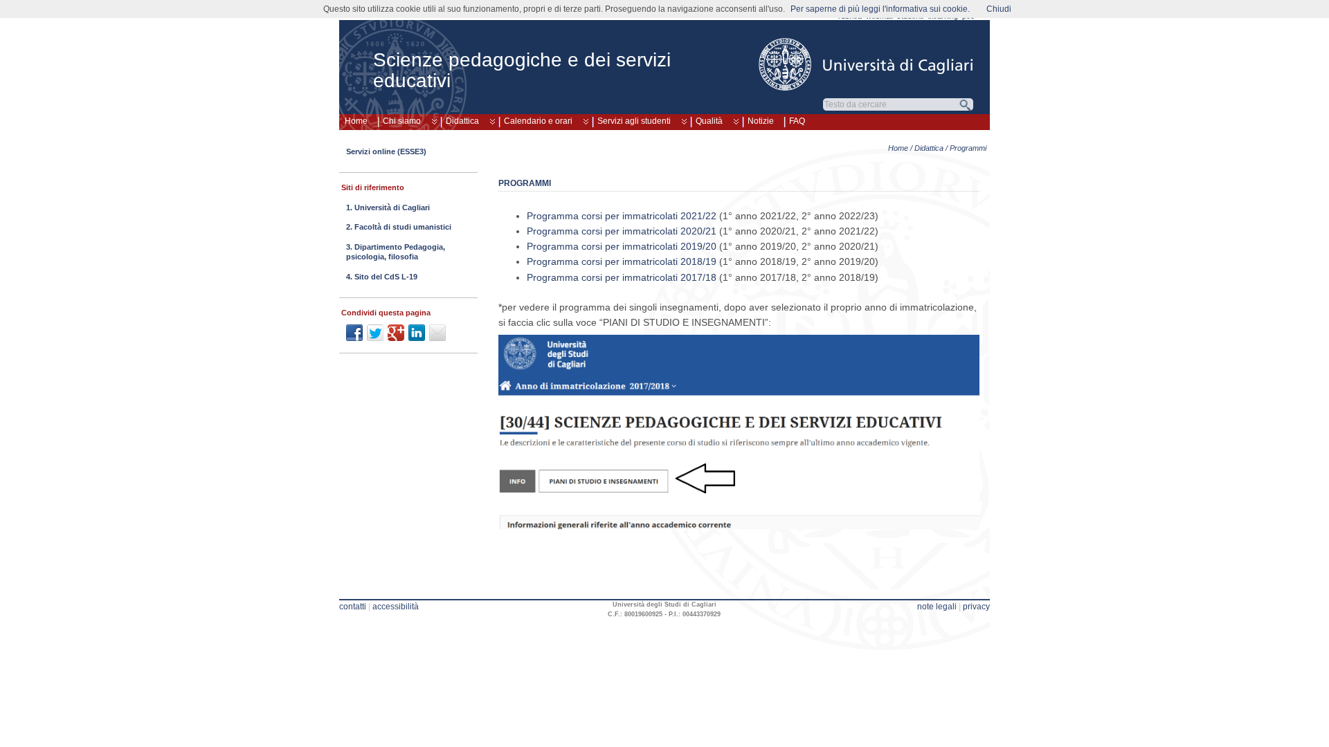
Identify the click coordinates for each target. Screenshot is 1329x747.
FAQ (797, 121)
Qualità (709, 121)
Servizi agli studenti (634, 121)
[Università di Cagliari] (866, 64)
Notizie (761, 121)
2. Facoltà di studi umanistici (398, 227)
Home (356, 121)
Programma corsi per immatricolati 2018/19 (621, 261)
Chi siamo (402, 121)
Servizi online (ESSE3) (386, 151)
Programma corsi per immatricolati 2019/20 (621, 246)
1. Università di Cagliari (388, 207)
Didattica (462, 121)
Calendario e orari (538, 121)
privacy (976, 606)
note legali (937, 606)
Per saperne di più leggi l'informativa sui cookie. (880, 9)
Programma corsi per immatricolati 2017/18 (621, 277)
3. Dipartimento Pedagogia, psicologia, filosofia (395, 252)
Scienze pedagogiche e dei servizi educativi (522, 70)
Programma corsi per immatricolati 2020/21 (621, 231)
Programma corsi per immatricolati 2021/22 (621, 215)
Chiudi (998, 9)
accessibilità (395, 606)
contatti (352, 606)
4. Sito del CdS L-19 (381, 277)
